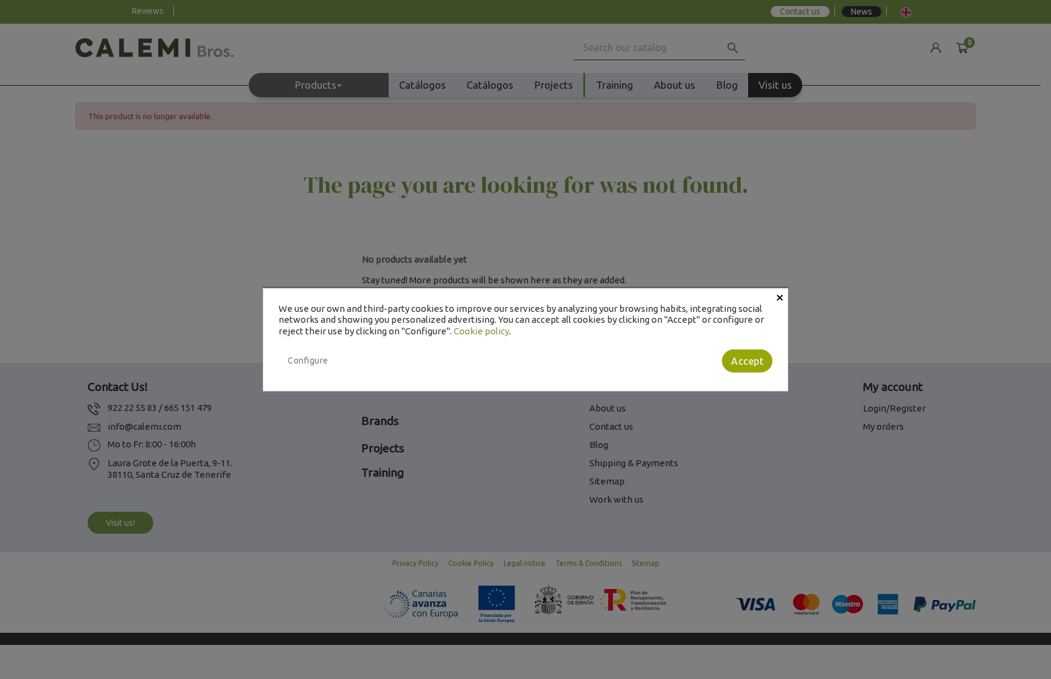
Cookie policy (481, 331)
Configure (308, 360)
